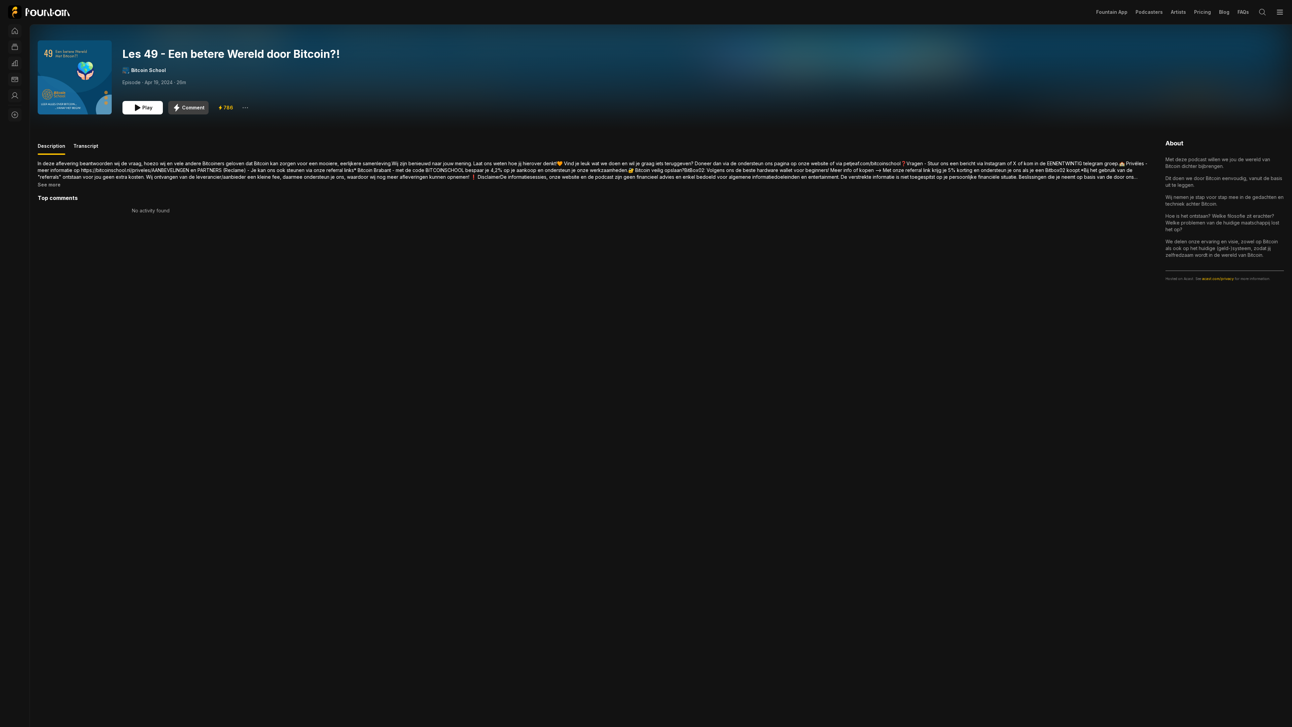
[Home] (15, 31)
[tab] (51, 149)
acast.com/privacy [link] (1218, 279)
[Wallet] (15, 79)
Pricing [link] (1202, 12)
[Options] (245, 107)
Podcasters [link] (1149, 12)
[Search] (1262, 12)
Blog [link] (1224, 12)
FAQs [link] (1243, 12)
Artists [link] (1178, 12)
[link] (39, 12)
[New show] (15, 115)
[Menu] (1280, 12)
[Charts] (15, 63)
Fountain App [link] (1111, 12)
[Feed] (15, 47)
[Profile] (15, 95)
